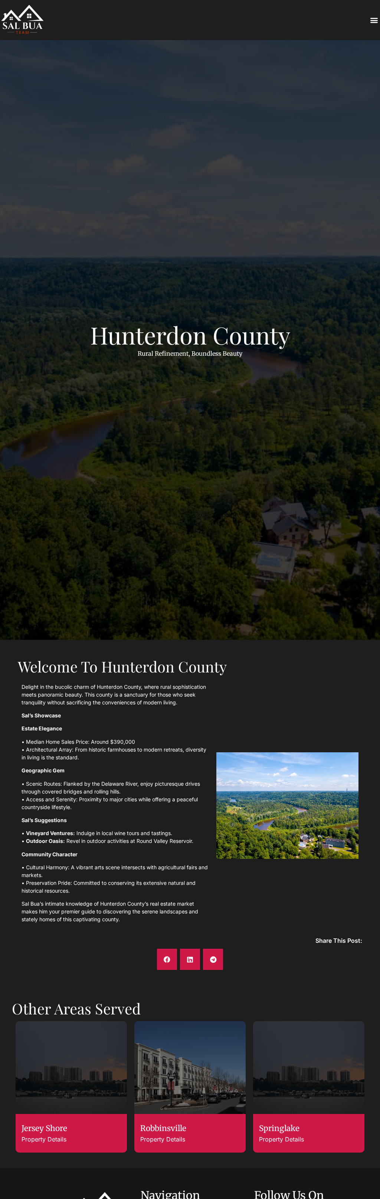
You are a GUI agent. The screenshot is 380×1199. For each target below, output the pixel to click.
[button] (374, 20)
